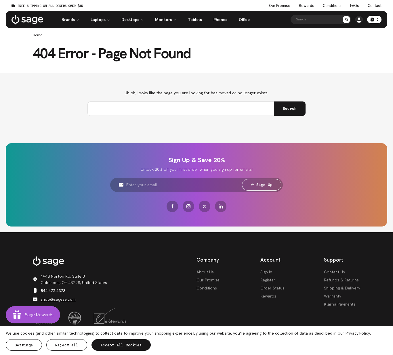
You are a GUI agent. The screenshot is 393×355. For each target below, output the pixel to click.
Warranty (332, 296)
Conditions (332, 6)
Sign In (266, 272)
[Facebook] (172, 206)
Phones (220, 19)
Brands (68, 19)
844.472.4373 (53, 290)
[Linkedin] (220, 206)
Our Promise (279, 6)
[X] (204, 206)
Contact (374, 6)
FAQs (354, 6)
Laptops (98, 19)
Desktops (130, 19)
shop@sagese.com (58, 299)
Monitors (163, 19)
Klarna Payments (339, 304)
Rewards (306, 6)
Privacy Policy (358, 333)
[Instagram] (188, 206)
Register (267, 280)
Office (244, 19)
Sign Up (264, 185)
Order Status (272, 288)
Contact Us (334, 272)
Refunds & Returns (341, 280)
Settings (24, 345)
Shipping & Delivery (342, 288)
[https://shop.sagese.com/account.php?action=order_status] (359, 19)
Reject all (66, 345)
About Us (205, 272)
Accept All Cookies (121, 345)
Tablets (195, 19)
